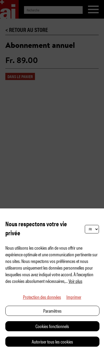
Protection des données (42, 297)
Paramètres (52, 310)
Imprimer (73, 297)
